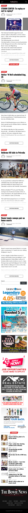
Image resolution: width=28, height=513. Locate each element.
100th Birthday (11, 505)
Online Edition (23, 501)
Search (3, 281)
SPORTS (10, 501)
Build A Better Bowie (19, 503)
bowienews (9, 15)
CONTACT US (18, 505)
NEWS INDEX (5, 501)
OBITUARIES (16, 501)
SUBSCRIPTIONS (10, 503)
